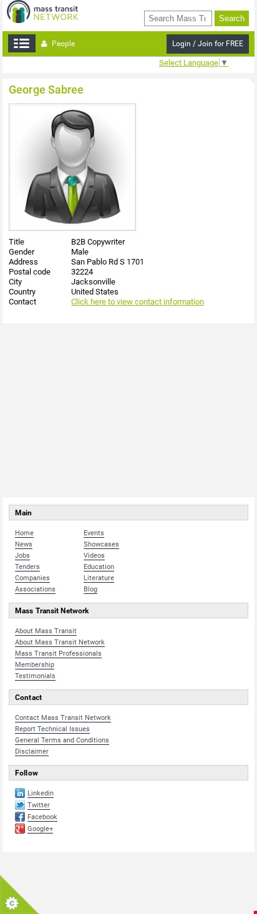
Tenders (27, 567)
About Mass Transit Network (60, 642)
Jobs (22, 556)
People (62, 43)
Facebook (42, 817)
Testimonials (35, 676)
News (23, 544)
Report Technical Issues (52, 729)
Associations (35, 589)
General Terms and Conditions (62, 740)
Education (99, 567)
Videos (94, 556)
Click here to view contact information (137, 301)
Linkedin (40, 793)
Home (24, 533)
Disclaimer (32, 751)
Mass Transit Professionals (58, 653)
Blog (90, 589)
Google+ (40, 829)
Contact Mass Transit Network (63, 718)
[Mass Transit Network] (42, 11)
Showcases (101, 544)
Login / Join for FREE (207, 43)
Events (94, 533)
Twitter (38, 805)
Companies (32, 578)
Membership (34, 665)
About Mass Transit (46, 631)
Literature (99, 578)
